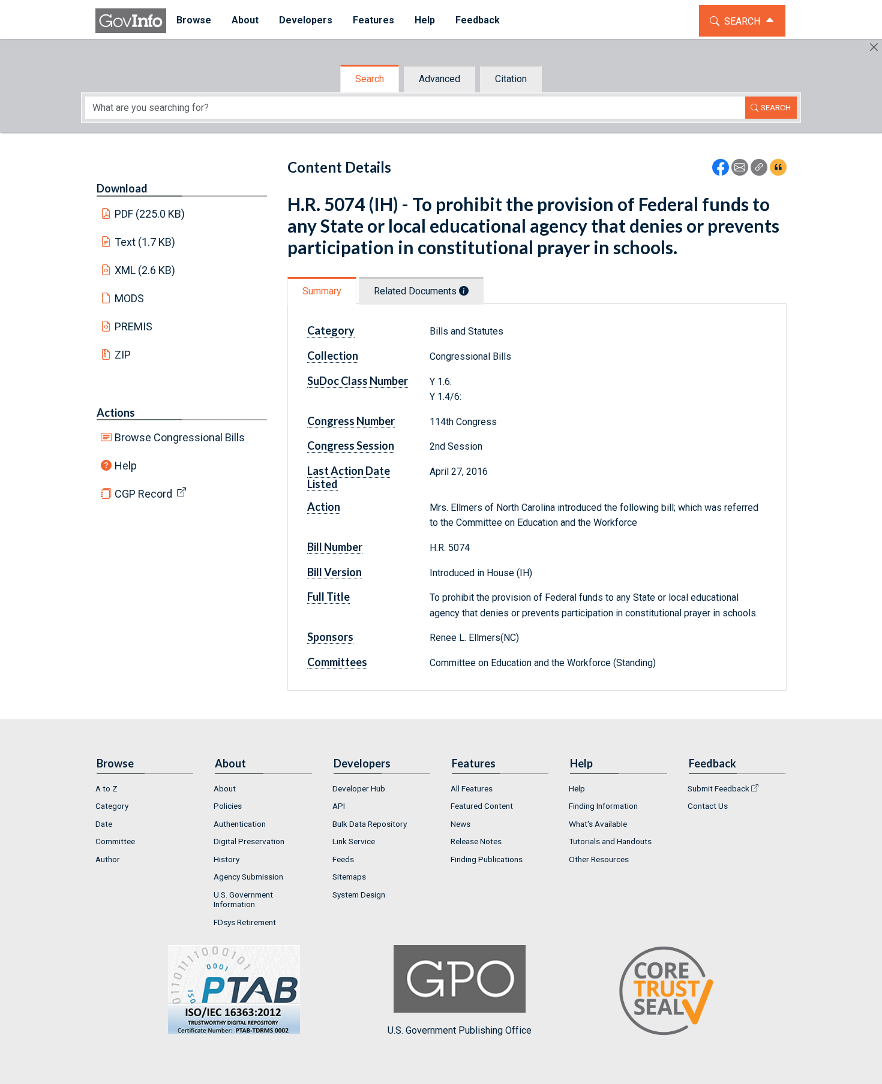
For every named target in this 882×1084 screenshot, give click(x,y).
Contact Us (708, 806)
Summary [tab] (321, 291)
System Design (358, 894)
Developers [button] (305, 20)
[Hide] (874, 47)
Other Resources (599, 859)
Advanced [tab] (439, 79)
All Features (472, 788)
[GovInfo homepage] (130, 20)
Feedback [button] (477, 20)
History (226, 859)
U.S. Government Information (243, 899)
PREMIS (133, 326)
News (460, 824)
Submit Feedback (718, 788)
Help (126, 465)
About (225, 788)
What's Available (598, 824)
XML (145, 270)
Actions (116, 412)
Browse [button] (193, 20)
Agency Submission (248, 876)
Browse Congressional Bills (180, 437)
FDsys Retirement (245, 922)
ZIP (123, 354)
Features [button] (373, 20)
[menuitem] (193, 21)
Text (145, 242)
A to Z (106, 788)
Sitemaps (349, 876)
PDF (150, 213)
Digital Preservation (249, 841)
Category (111, 806)
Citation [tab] (511, 79)
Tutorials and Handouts (610, 841)
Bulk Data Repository (369, 824)
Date (103, 824)
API (338, 806)
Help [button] (425, 20)
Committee (115, 841)
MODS (129, 298)
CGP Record (143, 493)
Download (122, 188)
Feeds (343, 859)
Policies (228, 806)
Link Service (353, 841)
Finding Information (603, 806)
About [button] (245, 20)
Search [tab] (369, 79)
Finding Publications (487, 859)
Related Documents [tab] (416, 291)
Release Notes (476, 841)
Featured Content (482, 806)
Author (107, 859)
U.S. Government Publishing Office (460, 1030)
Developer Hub (358, 788)
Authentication (240, 824)
